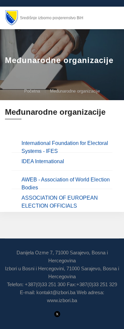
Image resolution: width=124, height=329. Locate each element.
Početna (32, 91)
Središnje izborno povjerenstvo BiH (51, 18)
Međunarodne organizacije (75, 91)
